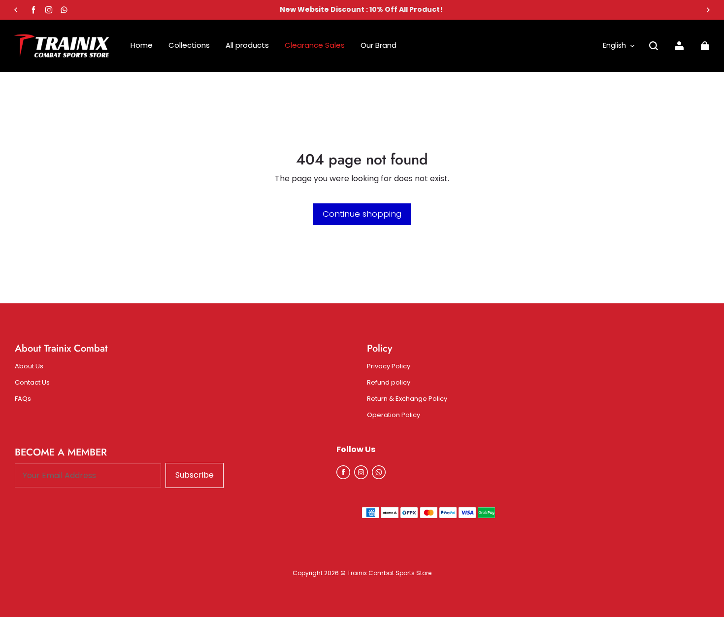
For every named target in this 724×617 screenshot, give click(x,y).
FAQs (23, 398)
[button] (653, 46)
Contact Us (32, 382)
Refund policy (388, 382)
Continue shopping (362, 214)
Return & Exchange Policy (407, 398)
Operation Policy (393, 415)
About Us (29, 366)
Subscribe (194, 475)
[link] (378, 45)
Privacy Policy (388, 366)
